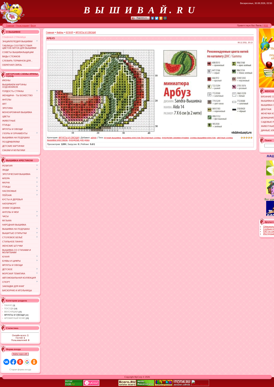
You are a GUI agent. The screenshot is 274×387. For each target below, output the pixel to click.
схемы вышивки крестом (203, 137)
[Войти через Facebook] (13, 362)
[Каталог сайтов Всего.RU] (127, 385)
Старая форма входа (20, 369)
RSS (266, 25)
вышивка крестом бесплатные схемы (141, 137)
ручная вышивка (112, 137)
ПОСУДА (8, 308)
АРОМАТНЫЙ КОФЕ (14, 318)
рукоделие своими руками (175, 137)
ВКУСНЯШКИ (11, 311)
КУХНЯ (69, 32)
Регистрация (22, 25)
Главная (10, 25)
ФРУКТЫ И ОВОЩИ (14, 315)
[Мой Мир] (165, 18)
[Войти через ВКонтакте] (6, 362)
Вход (33, 25)
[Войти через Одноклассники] (34, 362)
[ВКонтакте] (152, 18)
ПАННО (8, 305)
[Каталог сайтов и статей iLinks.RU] (164, 385)
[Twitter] (157, 18)
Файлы (60, 32)
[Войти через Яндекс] (20, 362)
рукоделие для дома (79, 140)
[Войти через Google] (27, 362)
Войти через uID (20, 354)
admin (93, 137)
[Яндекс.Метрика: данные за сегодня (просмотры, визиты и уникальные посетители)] (200, 383)
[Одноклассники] (161, 18)
